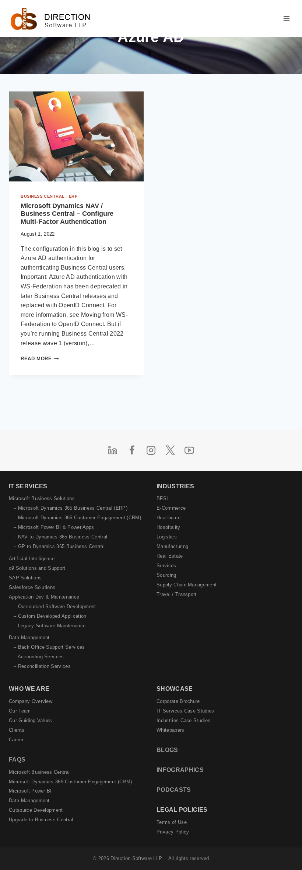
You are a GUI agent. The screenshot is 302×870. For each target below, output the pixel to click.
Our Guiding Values (30, 720)
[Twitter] (170, 450)
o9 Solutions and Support (37, 568)
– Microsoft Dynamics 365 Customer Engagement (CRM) (77, 517)
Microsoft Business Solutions (42, 498)
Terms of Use (172, 822)
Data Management (29, 637)
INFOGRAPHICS (180, 770)
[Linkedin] (112, 450)
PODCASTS (174, 790)
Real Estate (170, 556)
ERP (73, 196)
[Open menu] (286, 18)
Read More (40, 358)
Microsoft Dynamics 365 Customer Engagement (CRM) (70, 781)
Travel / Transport (177, 594)
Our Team (20, 711)
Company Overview (30, 701)
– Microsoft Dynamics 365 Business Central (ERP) (70, 508)
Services (166, 565)
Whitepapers (171, 730)
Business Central (43, 196)
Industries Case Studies (183, 720)
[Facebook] (131, 450)
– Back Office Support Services (49, 647)
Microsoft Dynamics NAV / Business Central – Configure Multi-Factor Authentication (67, 213)
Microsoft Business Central (39, 772)
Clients (16, 730)
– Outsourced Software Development (55, 606)
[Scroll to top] (284, 848)
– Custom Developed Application (50, 616)
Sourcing (166, 575)
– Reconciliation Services (42, 666)
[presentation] (76, 136)
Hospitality (168, 527)
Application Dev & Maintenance (44, 597)
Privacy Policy (173, 832)
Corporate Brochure (178, 701)
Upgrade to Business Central (41, 819)
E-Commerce (171, 508)
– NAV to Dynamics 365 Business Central (60, 537)
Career (16, 739)
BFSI (162, 498)
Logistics (167, 537)
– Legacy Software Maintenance (49, 625)
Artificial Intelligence (32, 558)
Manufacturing (172, 546)
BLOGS (167, 750)
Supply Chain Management (187, 584)
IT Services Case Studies (185, 711)
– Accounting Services (39, 656)
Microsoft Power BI (30, 791)
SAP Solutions (25, 577)
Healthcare (168, 517)
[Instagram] (151, 450)
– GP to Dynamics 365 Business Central (59, 546)
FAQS (17, 759)
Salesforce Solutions (32, 587)
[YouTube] (189, 450)
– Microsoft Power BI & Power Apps (54, 527)
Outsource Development (36, 810)
